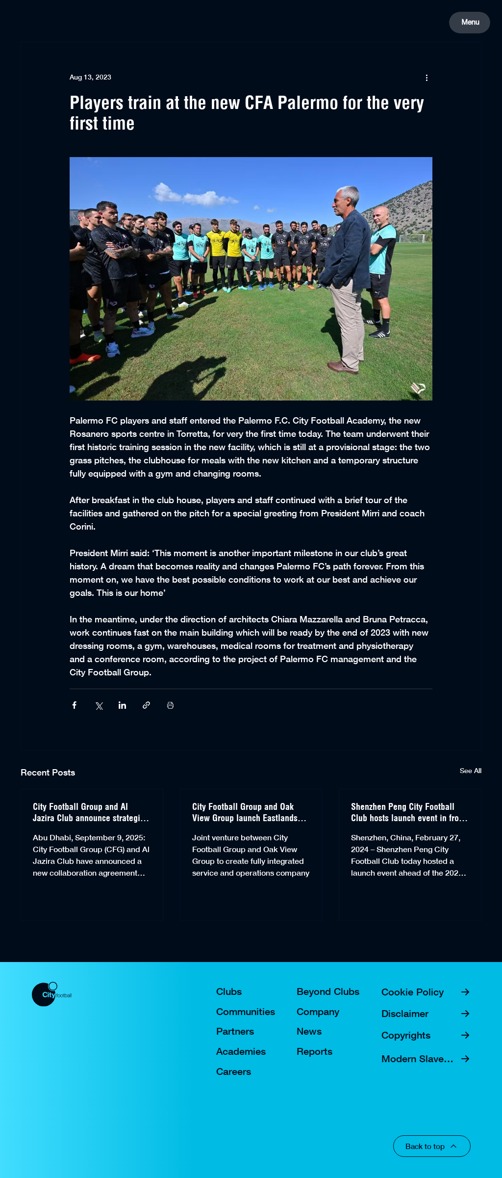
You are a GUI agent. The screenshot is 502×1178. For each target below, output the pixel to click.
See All (470, 770)
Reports (314, 1051)
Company (318, 1011)
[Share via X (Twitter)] (98, 705)
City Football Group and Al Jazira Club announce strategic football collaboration (88, 812)
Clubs (229, 991)
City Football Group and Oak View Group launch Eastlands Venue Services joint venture (245, 812)
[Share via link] (146, 705)
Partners (235, 1031)
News (309, 1031)
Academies (241, 1051)
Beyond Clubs (328, 991)
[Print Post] (170, 705)
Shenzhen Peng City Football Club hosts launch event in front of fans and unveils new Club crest (408, 812)
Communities (245, 1011)
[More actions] (426, 77)
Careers (233, 1071)
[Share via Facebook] (74, 705)
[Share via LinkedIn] (122, 705)
